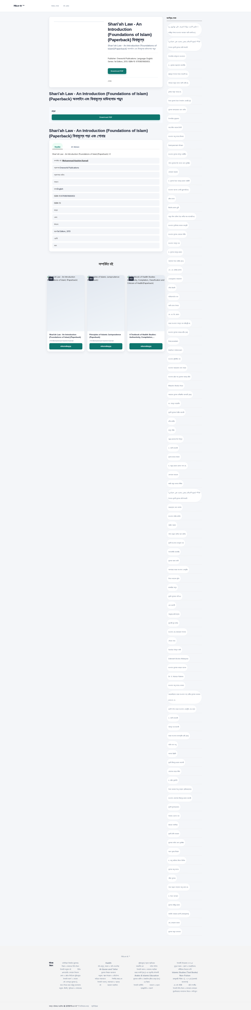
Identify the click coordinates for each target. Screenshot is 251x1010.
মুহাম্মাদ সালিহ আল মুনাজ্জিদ (176, 842)
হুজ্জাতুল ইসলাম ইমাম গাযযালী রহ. (178, 74)
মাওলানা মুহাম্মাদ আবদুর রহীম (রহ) (178, 332)
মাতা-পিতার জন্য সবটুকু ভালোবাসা (70, 985)
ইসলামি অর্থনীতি (138, 985)
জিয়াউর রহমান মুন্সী (173, 207)
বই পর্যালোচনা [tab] (75, 147)
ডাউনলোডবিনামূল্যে (65, 346)
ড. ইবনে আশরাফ (173, 896)
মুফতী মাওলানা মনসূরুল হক (176, 543)
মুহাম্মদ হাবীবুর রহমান (174, 905)
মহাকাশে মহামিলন (112, 985)
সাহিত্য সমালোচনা (100, 979)
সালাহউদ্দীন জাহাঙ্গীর (173, 552)
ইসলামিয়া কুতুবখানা (173, 118)
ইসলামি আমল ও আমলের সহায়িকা (147, 969)
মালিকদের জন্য (84, 1006)
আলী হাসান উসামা (173, 305)
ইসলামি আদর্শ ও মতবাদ (70, 979)
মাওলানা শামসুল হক (174, 243)
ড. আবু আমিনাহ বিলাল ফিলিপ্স (176, 860)
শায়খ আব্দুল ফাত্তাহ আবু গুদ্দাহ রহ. (178, 887)
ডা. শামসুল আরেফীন (174, 403)
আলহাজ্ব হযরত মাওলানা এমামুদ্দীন (178, 570)
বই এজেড (66, 6)
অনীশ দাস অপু (172, 745)
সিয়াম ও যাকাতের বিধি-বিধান (70, 966)
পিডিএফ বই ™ (125, 956)
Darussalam (173, 341)
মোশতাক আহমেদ (173, 475)
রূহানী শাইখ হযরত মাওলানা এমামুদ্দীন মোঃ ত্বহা (181, 709)
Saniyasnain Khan (175, 145)
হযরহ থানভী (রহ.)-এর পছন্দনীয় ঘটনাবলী (147, 972)
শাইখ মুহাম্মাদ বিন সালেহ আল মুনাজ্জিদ (179, 163)
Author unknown (175, 350)
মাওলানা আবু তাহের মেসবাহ (176, 685)
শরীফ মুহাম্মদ (171, 878)
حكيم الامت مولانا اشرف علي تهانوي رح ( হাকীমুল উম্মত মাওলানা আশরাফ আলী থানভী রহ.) (183, 30)
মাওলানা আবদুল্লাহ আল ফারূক (177, 368)
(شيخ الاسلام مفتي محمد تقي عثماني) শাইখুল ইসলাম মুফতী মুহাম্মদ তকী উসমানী (184, 495)
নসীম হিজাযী (171, 288)
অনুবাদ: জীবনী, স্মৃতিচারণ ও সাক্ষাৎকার (70, 988)
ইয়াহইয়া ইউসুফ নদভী (174, 650)
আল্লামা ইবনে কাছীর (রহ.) (176, 261)
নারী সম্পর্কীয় (192, 985)
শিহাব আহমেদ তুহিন (173, 578)
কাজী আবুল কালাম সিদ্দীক (175, 483)
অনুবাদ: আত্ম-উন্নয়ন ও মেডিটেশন (108, 975)
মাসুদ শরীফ (171, 430)
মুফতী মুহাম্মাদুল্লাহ (173, 807)
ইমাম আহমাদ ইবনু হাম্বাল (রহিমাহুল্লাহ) (179, 789)
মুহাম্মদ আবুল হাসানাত (174, 932)
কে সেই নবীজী (178, 985)
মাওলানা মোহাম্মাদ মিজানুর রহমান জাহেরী (179, 798)
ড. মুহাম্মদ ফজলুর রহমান (175, 252)
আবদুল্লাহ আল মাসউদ (174, 507)
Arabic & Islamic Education (147, 975)
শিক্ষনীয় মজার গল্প (117, 979)
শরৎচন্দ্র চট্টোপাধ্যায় (173, 614)
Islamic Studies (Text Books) (185, 972)
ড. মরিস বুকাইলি (172, 780)
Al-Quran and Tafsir (108, 969)
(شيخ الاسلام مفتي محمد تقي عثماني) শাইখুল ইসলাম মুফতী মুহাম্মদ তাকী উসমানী (184, 44)
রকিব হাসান (171, 199)
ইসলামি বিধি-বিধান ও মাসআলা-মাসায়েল (185, 988)
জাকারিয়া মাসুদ (172, 587)
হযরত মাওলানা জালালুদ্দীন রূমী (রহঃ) (178, 736)
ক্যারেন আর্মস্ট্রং (173, 825)
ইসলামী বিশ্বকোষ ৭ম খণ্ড (185, 963)
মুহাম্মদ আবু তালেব (173, 869)
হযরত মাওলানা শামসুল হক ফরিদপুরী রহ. (179, 323)
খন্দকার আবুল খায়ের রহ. (174, 92)
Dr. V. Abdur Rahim (175, 676)
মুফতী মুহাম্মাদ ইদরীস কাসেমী (176, 412)
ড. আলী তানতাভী (173, 718)
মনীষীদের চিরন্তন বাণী (185, 969)
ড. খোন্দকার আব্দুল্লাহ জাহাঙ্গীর (176, 65)
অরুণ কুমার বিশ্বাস (173, 851)
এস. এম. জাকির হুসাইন (175, 270)
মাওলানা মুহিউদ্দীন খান (174, 359)
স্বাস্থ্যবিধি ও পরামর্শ (147, 988)
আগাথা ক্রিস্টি (172, 753)
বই (100, 985)
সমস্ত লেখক (55, 6)
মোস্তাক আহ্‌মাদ (173, 172)
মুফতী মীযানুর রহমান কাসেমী (176, 762)
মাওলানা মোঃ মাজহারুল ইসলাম (177, 632)
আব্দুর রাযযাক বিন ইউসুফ (175, 439)
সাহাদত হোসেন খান (173, 816)
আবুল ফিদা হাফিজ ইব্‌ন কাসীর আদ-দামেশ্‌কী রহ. (181, 216)
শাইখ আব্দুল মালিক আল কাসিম (177, 534)
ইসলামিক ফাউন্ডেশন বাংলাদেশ (176, 56)
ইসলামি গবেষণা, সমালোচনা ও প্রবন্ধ (109, 982)
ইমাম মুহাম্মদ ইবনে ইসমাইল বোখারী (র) (179, 101)
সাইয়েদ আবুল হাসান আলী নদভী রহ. (178, 83)
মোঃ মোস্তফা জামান (174, 923)
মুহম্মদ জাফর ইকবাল (174, 457)
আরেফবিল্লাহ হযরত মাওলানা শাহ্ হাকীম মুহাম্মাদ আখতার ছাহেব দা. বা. (184, 697)
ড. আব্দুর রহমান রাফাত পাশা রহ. (177, 466)
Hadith (108, 963)
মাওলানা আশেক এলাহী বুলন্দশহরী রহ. (178, 190)
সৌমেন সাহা (171, 641)
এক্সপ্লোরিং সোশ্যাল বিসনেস (70, 972)
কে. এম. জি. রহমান (173, 314)
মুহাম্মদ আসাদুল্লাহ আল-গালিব (177, 110)
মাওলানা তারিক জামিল (174, 516)
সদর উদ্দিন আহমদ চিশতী (175, 127)
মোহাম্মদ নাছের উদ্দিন (174, 771)
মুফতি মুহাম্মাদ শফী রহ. (174, 596)
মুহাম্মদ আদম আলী (173, 561)
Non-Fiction (184, 975)
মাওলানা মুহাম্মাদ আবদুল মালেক (177, 667)
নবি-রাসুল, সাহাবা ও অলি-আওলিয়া (108, 966)
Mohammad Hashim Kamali (75, 160)
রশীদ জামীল (171, 421)
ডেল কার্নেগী (171, 605)
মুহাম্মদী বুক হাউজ (173, 623)
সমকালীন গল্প (140, 966)
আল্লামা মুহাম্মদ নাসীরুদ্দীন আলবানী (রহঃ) (180, 394)
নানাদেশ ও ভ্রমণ (155, 985)
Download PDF (117, 71)
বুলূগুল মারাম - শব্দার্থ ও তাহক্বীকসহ (185, 966)
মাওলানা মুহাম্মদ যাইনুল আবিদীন (177, 154)
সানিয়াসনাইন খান (173, 297)
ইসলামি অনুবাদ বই (65, 969)
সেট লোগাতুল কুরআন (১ (70, 982)
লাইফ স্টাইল (153, 966)
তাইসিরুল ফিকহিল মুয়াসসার (70, 963)
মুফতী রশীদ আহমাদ (173, 834)
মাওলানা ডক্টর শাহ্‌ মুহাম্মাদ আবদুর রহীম (179, 377)
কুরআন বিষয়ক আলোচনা (108, 972)
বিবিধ (79, 969)
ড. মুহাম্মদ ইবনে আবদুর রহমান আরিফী (179, 181)
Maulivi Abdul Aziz (175, 386)
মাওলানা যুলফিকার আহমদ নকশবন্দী (177, 225)
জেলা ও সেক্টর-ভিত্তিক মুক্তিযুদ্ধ (70, 975)
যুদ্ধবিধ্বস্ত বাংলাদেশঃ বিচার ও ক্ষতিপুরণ (185, 991)
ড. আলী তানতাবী (173, 448)
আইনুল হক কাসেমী (173, 727)
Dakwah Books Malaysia (178, 659)
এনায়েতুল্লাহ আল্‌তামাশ (175, 279)
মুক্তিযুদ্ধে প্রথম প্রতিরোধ (147, 963)
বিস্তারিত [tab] (57, 147)
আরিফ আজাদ (172, 525)
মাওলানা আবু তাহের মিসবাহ (176, 136)
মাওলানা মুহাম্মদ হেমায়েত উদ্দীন (177, 234)
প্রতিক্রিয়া (94, 1006)
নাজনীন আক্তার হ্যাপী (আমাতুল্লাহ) (178, 914)
